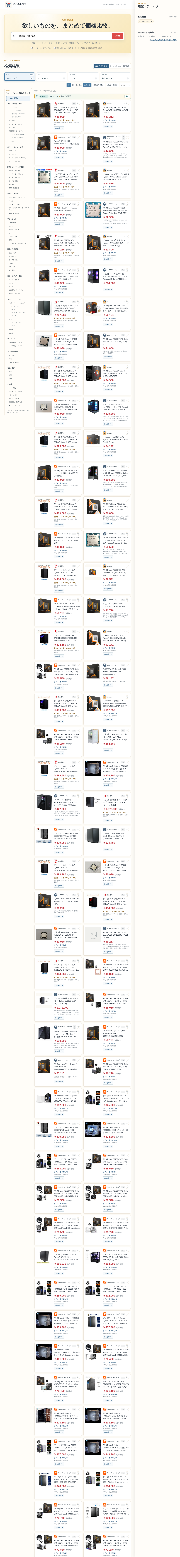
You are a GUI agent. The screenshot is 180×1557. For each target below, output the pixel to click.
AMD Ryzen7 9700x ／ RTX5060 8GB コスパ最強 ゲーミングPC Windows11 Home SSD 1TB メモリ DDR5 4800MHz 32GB (115, 769)
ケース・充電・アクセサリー (18, 158)
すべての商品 (12, 98)
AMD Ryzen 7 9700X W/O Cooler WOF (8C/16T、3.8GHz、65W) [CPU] (115, 341)
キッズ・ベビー (14, 229)
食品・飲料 (11, 368)
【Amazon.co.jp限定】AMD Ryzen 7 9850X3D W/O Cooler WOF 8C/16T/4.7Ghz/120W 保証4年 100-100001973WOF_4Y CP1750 (116, 638)
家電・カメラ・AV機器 (15, 167)
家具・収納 (12, 253)
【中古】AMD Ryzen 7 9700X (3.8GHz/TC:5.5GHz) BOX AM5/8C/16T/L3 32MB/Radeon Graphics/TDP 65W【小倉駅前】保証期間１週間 (66, 407)
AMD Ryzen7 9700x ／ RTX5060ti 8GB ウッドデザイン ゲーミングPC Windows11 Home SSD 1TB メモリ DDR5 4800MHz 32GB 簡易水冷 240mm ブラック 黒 (67, 1416)
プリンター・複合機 (18, 134)
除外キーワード (74, 48)
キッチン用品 (13, 260)
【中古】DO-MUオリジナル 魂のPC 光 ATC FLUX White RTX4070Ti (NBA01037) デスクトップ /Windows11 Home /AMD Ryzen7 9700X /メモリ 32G (116, 737)
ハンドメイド (13, 395)
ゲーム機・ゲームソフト (17, 197)
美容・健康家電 (14, 188)
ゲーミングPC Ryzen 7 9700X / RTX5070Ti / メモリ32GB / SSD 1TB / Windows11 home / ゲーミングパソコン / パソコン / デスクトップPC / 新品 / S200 (115, 1479)
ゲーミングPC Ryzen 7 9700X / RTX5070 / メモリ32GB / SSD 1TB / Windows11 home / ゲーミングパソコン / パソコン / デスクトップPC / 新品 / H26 (115, 1289)
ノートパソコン (16, 111)
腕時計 (11, 240)
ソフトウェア (13, 141)
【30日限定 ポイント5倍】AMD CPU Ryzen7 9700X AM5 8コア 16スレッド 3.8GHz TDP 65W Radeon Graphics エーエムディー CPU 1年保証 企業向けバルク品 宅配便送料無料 (67, 177)
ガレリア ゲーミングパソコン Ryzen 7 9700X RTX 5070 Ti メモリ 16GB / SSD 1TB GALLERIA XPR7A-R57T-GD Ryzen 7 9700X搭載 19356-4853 (116, 1321)
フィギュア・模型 (14, 204)
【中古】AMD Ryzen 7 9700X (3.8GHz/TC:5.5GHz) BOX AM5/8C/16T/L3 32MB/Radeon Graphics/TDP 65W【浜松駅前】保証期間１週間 (66, 342)
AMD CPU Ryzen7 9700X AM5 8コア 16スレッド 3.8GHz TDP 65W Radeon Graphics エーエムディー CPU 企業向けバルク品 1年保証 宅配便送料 (115, 540)
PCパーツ (12, 121)
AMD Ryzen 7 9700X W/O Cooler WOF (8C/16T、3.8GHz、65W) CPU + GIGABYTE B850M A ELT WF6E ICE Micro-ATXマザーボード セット (115, 1225)
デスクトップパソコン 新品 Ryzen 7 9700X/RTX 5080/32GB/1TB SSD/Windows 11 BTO (67, 769)
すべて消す (173, 32)
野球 (13, 309)
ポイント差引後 (112, 85)
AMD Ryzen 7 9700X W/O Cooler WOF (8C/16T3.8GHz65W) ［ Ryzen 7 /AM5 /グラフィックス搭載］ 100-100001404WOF (116, 145)
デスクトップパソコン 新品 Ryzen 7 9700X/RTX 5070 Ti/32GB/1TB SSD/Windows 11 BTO (66, 967)
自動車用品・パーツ (15, 342)
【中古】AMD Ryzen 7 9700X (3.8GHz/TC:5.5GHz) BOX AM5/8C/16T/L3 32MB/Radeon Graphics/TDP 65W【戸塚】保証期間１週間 (115, 868)
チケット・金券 (14, 398)
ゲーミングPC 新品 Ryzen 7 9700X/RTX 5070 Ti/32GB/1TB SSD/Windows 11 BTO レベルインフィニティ (66, 703)
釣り (13, 326)
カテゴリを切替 (101, 66)
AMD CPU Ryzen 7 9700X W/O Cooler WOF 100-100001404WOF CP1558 (115, 110)
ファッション (12, 219)
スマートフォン (14, 151)
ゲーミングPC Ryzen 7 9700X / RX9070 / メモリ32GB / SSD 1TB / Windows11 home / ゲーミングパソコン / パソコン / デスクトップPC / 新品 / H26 (116, 1098)
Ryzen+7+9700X (145, 21)
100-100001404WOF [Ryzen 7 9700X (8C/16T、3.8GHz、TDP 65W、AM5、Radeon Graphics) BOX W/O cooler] (66, 110)
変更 (127, 96)
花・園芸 (12, 270)
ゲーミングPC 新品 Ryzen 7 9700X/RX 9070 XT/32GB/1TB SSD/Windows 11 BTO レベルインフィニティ (66, 507)
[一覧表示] (69, 85)
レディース (12, 222)
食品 (10, 371)
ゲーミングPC (16, 117)
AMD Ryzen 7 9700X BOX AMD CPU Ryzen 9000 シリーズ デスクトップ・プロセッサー (66, 276)
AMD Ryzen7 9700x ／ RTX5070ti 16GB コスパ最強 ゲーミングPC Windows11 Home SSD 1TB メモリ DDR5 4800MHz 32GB (67, 1352)
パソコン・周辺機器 (14, 104)
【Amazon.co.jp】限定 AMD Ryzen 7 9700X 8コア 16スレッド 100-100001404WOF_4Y (116, 243)
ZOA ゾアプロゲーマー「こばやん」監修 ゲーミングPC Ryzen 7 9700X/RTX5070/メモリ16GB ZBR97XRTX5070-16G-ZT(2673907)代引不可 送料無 (115, 407)
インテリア (12, 256)
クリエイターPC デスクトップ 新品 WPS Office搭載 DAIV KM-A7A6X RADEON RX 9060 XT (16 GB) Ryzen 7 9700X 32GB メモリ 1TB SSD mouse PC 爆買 (116, 1511)
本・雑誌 (12, 355)
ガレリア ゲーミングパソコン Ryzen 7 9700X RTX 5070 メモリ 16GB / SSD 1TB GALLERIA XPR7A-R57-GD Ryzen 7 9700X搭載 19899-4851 (66, 1479)
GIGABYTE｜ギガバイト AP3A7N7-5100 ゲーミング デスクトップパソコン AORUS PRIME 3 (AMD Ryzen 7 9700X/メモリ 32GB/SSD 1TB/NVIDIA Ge (66, 802)
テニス (14, 315)
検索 (118, 36)
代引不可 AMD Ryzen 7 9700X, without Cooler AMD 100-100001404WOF (115, 671)
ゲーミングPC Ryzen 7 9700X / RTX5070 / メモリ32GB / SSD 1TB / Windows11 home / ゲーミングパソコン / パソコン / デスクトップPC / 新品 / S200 (66, 1448)
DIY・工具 (12, 267)
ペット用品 (12, 388)
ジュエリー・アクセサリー (17, 243)
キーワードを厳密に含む (42, 48)
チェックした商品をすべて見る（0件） (163, 40)
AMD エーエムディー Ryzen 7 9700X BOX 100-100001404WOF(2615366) (114, 1033)
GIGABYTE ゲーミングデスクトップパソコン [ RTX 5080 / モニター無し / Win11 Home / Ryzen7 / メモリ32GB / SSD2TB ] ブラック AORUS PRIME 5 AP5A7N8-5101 (66, 1034)
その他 (9, 384)
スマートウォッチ (14, 161)
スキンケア (12, 283)
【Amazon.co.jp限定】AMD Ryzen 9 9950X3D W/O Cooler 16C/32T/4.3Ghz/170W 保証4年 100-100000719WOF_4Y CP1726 (115, 703)
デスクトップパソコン (18, 114)
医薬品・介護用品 (14, 293)
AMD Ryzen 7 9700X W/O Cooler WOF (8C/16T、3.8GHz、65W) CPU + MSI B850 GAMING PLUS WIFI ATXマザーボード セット (67, 1384)
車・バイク (11, 339)
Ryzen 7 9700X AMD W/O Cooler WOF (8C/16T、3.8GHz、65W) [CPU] (66, 901)
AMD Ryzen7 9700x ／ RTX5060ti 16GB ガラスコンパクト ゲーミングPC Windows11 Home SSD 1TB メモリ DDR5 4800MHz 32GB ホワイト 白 (115, 1130)
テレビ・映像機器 (14, 170)
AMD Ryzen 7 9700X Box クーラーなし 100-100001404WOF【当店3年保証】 (66, 473)
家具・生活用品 (12, 249)
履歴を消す (173, 16)
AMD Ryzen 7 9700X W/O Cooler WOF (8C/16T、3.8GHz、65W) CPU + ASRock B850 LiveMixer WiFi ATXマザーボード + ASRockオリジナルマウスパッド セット (116, 1194)
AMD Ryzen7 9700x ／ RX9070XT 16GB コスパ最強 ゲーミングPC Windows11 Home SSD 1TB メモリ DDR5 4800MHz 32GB (116, 1416)
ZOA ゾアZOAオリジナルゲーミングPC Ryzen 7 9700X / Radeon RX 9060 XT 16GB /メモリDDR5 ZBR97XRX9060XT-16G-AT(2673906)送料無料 (115, 473)
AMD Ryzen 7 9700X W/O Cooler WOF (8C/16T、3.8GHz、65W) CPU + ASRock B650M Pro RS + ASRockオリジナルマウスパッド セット (115, 1352)
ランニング (15, 306)
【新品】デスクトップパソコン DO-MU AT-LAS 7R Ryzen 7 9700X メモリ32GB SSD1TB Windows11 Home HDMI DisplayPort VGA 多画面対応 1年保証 (66, 308)
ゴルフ (11, 333)
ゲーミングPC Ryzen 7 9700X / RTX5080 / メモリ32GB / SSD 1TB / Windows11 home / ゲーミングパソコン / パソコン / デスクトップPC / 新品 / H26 (66, 1162)
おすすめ (87, 85)
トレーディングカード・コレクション (19, 209)
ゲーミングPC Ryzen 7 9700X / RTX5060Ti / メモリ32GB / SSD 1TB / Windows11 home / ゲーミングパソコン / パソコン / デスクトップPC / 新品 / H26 (66, 1289)
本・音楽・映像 (12, 352)
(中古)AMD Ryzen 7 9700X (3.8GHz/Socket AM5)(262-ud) (114, 605)
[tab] (19, 76)
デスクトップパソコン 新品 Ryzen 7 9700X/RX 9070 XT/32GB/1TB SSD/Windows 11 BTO (66, 573)
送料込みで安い (99, 85)
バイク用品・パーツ (15, 346)
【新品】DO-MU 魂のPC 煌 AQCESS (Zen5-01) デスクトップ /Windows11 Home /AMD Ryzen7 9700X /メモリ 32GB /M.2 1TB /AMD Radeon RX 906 (116, 276)
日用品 (11, 263)
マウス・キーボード (18, 137)
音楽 (10, 359)
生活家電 (12, 184)
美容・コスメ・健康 (14, 276)
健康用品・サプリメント (17, 290)
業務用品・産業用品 (15, 402)
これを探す (58, 128)
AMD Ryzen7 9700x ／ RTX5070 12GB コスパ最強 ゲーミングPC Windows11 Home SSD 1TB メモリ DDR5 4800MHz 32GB (66, 1321)
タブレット (12, 154)
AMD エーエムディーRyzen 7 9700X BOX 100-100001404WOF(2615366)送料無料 (66, 1067)
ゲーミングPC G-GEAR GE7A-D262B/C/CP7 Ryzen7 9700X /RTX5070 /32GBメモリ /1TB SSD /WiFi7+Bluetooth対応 (66, 836)
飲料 (10, 375)
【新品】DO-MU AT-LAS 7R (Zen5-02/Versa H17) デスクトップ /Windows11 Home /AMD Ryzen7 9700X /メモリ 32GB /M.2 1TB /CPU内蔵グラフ (115, 836)
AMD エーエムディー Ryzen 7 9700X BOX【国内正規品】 (65, 209)
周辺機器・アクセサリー (17, 131)
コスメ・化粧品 (14, 279)
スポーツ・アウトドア (15, 299)
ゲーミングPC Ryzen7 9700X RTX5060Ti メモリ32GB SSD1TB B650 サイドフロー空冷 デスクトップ (116, 1384)
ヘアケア (12, 286)
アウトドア (12, 319)
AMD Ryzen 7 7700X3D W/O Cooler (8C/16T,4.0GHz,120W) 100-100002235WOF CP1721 (114, 572)
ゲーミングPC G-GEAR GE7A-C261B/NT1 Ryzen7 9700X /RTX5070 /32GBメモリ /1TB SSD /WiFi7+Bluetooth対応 (66, 1130)
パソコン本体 (13, 107)
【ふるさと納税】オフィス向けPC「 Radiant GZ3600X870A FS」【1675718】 (115, 802)
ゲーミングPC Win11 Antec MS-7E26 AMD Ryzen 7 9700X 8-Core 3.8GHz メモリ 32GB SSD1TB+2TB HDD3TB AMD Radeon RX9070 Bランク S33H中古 (116, 1257)
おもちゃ (12, 201)
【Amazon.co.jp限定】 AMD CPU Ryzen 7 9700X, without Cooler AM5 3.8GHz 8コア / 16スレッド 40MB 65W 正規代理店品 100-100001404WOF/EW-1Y (116, 177)
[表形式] (73, 85)
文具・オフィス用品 (15, 391)
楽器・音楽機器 (14, 213)
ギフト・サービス (14, 405)
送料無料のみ (61, 48)
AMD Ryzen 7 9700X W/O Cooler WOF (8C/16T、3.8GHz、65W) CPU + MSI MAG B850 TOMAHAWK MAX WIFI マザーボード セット (66, 737)
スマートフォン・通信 (15, 147)
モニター (12, 127)
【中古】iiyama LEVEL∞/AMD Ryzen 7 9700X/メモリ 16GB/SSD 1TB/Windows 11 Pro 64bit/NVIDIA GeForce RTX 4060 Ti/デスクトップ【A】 (66, 1257)
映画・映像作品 (14, 362)
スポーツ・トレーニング (17, 303)
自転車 (11, 329)
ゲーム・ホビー (12, 194)
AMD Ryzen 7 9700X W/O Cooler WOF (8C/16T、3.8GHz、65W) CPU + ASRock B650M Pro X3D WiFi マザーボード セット (115, 1162)
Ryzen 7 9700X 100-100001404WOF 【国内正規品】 (67, 142)
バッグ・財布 (13, 236)
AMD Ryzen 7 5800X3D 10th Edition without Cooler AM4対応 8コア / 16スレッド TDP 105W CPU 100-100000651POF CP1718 (116, 308)
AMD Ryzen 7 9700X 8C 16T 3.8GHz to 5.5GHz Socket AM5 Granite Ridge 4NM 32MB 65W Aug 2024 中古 (115, 211)
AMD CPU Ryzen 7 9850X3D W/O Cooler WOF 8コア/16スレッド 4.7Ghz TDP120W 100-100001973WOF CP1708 (116, 507)
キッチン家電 (13, 181)
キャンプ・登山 (16, 323)
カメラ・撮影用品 (14, 177)
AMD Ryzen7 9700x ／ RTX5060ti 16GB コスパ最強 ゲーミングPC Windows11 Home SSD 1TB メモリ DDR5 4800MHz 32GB (116, 1448)
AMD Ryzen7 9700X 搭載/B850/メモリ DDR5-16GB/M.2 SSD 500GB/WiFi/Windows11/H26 (66, 1098)
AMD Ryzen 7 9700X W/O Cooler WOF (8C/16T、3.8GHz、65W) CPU (66, 540)
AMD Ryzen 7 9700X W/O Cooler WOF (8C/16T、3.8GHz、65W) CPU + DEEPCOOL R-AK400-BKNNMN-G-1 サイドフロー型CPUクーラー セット (115, 1001)
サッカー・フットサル (18, 312)
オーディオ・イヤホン (16, 174)
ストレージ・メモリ (15, 124)
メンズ (11, 226)
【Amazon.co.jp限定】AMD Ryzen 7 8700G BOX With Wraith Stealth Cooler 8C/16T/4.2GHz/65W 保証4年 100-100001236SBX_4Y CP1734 (115, 440)
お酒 (10, 378)
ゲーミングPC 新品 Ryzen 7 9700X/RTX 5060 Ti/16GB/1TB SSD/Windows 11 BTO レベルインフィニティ (66, 374)
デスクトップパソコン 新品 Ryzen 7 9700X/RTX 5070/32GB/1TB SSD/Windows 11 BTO (67, 868)
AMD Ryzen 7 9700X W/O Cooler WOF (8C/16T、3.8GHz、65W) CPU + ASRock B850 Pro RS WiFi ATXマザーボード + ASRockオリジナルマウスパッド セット (116, 1543)
